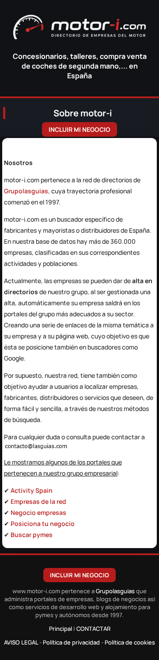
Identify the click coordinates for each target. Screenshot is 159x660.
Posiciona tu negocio (43, 523)
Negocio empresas (38, 512)
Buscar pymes (32, 534)
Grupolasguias (26, 191)
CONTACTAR (93, 629)
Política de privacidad (71, 642)
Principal (60, 629)
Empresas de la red (38, 501)
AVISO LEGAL (21, 642)
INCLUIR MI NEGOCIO (79, 129)
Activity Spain (32, 490)
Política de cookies (130, 642)
